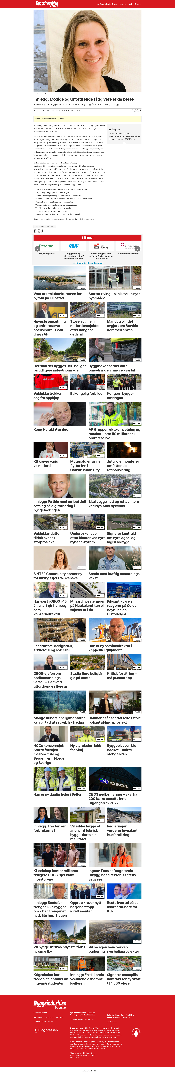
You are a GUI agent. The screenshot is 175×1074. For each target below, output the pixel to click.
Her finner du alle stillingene (87, 263)
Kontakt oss (112, 1022)
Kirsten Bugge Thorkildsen (124, 1015)
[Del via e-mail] (139, 110)
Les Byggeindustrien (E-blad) (107, 4)
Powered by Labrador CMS (88, 1071)
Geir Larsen (126, 1017)
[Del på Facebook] (133, 110)
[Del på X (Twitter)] (136, 110)
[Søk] (130, 4)
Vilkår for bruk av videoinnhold (81, 1053)
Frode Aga (91, 1013)
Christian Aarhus (89, 1015)
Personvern (74, 1058)
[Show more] (124, 143)
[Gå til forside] (47, 4)
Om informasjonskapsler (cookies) (82, 1055)
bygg (53, 226)
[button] (37, 249)
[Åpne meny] (137, 4)
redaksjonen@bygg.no (86, 1019)
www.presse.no (110, 1037)
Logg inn (123, 4)
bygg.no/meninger (42, 226)
